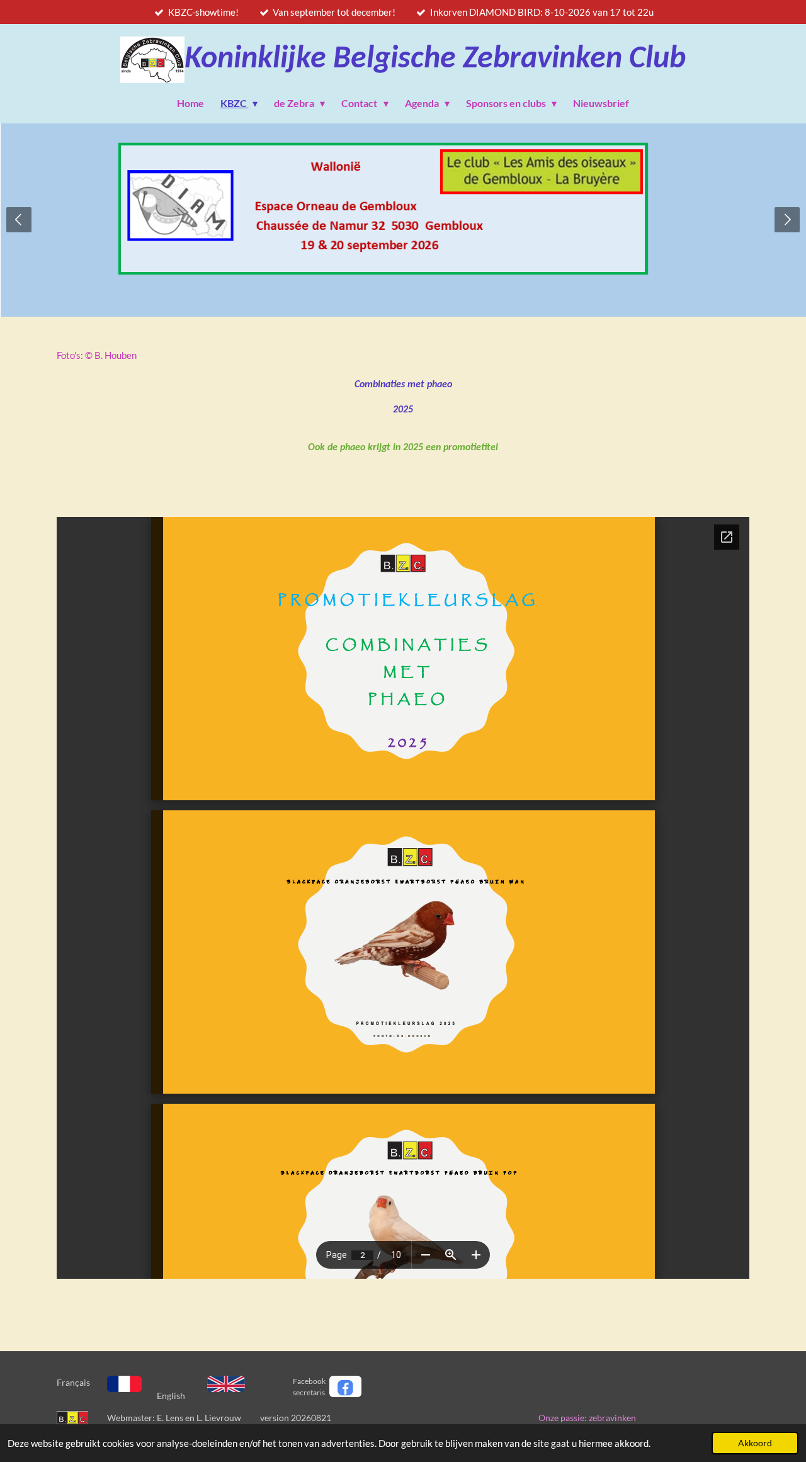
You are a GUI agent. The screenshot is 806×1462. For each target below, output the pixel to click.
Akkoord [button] (755, 1443)
